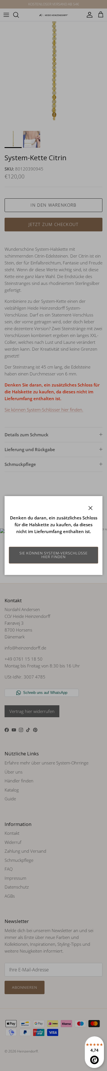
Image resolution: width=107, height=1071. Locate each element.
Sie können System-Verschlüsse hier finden (53, 554)
